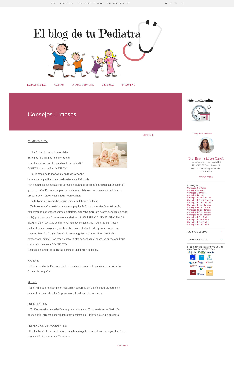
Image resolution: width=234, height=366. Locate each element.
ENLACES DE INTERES (83, 85)
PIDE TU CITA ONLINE (118, 3)
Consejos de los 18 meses (199, 215)
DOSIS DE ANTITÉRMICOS (90, 3)
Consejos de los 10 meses (199, 205)
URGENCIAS (108, 85)
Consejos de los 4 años (198, 222)
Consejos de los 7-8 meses (200, 200)
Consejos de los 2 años (198, 217)
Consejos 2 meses (195, 190)
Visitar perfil (206, 177)
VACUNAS (59, 85)
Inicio (53, 3)
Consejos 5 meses (195, 195)
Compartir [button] (148, 135)
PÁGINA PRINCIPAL (36, 85)
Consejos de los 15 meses (199, 212)
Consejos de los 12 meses (199, 210)
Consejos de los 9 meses (199, 202)
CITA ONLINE (128, 85)
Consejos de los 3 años (198, 219)
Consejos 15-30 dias (196, 188)
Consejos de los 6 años (198, 224)
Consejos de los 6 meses (199, 197)
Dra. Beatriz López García (206, 158)
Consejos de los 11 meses (199, 207)
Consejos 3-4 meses (197, 193)
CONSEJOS (66, 3)
